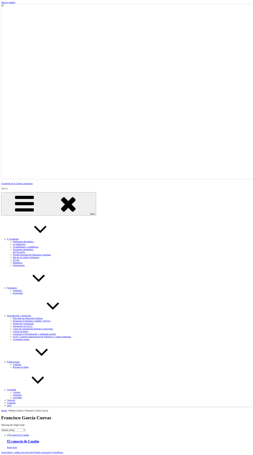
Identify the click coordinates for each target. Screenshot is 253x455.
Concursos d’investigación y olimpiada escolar (34, 334)
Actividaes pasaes (21, 339)
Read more (12, 447)
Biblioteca (17, 262)
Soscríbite (17, 397)
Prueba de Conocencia (23, 323)
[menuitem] (9, 405)
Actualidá (11, 389)
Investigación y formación (19, 315)
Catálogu (17, 364)
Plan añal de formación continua (28, 318)
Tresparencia (19, 265)
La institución (19, 244)
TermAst (11, 400)
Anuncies (17, 395)
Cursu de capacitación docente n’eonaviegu (33, 329)
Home (4, 410)
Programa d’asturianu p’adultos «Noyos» (32, 321)
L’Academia (12, 239)
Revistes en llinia (21, 367)
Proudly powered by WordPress (48, 452)
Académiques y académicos (26, 247)
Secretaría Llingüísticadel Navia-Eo (23, 250)
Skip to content (8, 2)
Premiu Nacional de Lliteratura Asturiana (32, 255)
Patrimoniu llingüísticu (23, 241)
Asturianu (17, 290)
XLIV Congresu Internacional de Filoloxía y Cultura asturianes (42, 336)
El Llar (16, 260)
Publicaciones (13, 362)
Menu (92, 214)
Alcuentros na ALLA (23, 326)
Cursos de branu (20, 331)
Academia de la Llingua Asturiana (17, 183)
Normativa (12, 288)
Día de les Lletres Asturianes (26, 257)
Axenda (16, 392)
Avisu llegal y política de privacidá (17, 452)
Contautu (11, 403)
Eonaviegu (18, 293)
